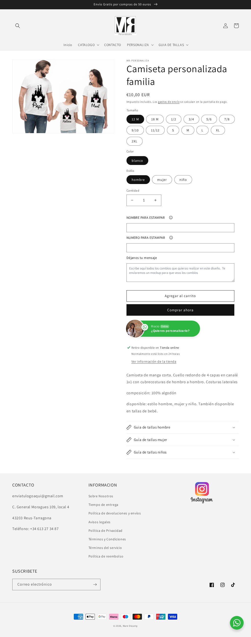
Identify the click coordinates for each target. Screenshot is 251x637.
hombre (138, 179)
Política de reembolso (106, 556)
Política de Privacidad (105, 530)
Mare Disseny (130, 625)
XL (218, 130)
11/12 (155, 130)
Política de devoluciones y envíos (114, 513)
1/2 (173, 119)
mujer (162, 179)
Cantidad (132, 190)
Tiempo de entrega (103, 504)
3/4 (191, 119)
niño (183, 179)
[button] (17, 25)
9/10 (135, 130)
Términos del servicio (105, 547)
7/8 (227, 119)
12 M (135, 119)
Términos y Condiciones (107, 539)
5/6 (209, 119)
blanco (137, 160)
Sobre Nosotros (100, 496)
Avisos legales (99, 522)
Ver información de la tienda (153, 361)
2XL (135, 141)
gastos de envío (169, 102)
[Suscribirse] (94, 584)
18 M (155, 119)
